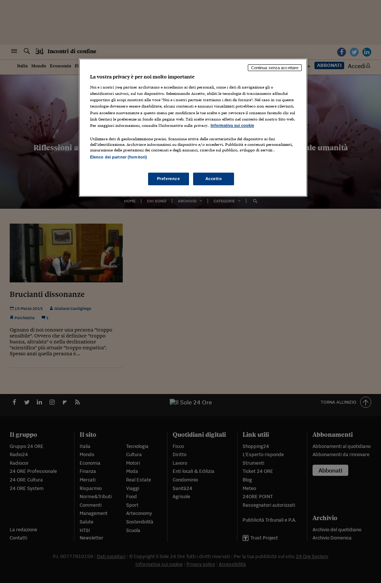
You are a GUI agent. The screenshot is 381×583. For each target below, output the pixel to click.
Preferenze (168, 178)
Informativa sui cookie (232, 125)
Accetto (213, 178)
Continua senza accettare (275, 67)
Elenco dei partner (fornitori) (118, 157)
